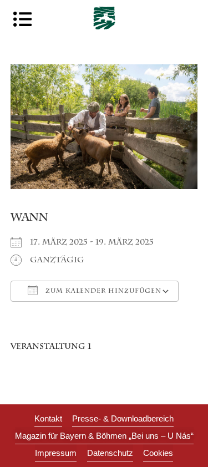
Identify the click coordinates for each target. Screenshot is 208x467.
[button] (158, 452)
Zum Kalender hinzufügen (102, 291)
